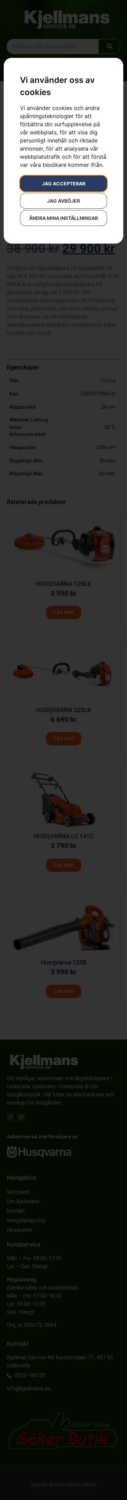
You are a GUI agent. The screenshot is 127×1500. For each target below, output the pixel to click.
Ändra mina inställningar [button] (63, 218)
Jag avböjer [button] (63, 201)
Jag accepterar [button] (63, 183)
